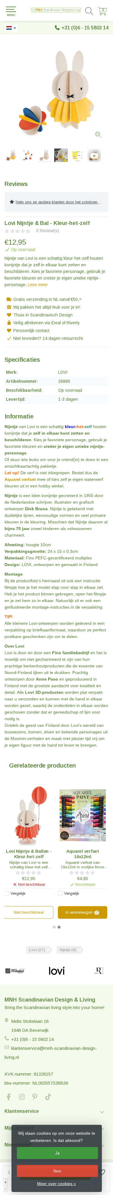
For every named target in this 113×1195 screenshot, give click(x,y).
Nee (57, 1171)
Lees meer (38, 284)
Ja (57, 1153)
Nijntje (68, 950)
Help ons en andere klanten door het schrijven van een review (62, 202)
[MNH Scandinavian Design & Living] (56, 10)
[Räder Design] (98, 971)
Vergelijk (18, 893)
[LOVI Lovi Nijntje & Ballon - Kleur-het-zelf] (29, 816)
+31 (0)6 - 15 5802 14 (84, 27)
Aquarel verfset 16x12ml (82, 854)
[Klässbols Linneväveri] (15, 971)
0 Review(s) (47, 230)
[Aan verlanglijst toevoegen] (102, 1179)
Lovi (37, 950)
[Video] (94, 155)
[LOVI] (56, 971)
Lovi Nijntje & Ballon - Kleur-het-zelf (28, 854)
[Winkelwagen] (102, 13)
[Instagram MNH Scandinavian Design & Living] (24, 1097)
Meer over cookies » (56, 1183)
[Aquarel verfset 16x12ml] (82, 816)
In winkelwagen (80, 912)
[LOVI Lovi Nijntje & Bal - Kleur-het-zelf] (56, 92)
